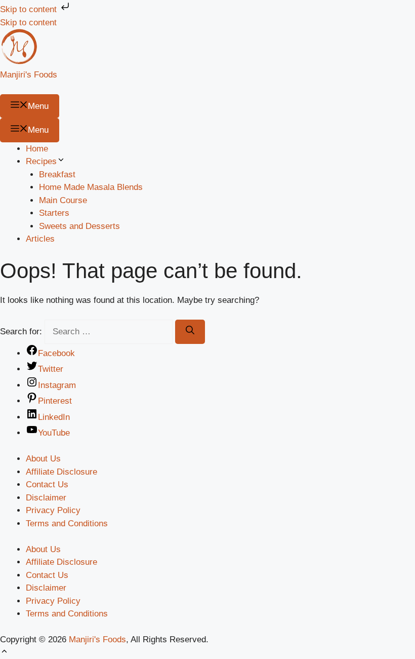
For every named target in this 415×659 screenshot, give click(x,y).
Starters (54, 213)
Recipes (41, 161)
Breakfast (57, 174)
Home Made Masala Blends (91, 187)
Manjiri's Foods (28, 75)
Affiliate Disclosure (61, 472)
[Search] (190, 332)
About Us (43, 458)
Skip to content (29, 9)
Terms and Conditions (67, 523)
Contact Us (47, 484)
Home (37, 148)
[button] (4, 652)
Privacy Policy (53, 510)
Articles (40, 239)
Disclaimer (46, 497)
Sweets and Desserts (79, 226)
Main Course (63, 200)
